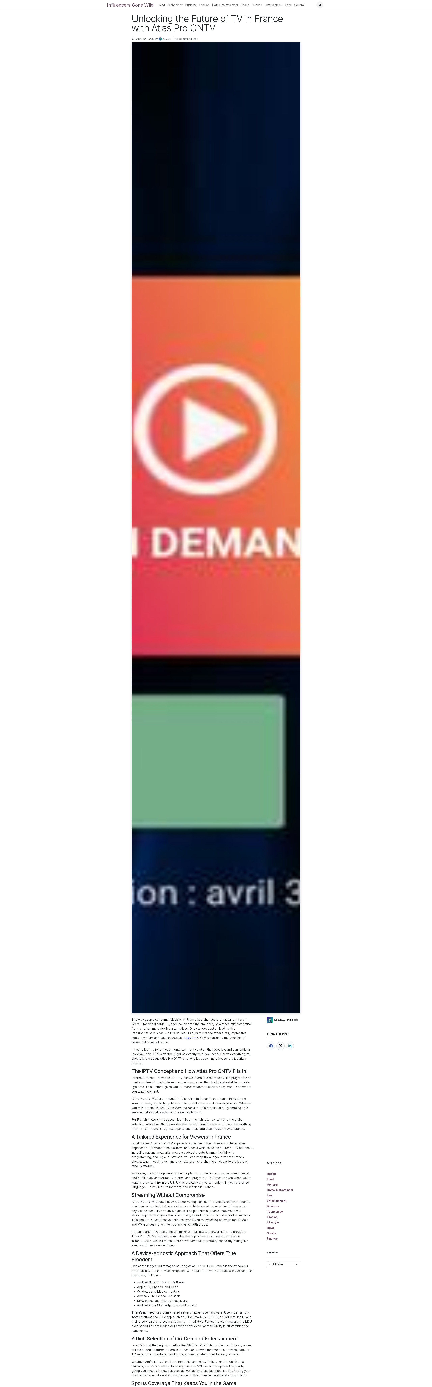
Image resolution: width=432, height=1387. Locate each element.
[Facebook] (271, 1046)
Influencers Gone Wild (130, 5)
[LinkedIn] (290, 1046)
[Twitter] (280, 1046)
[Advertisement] (284, 1110)
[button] (319, 4)
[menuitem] (162, 5)
